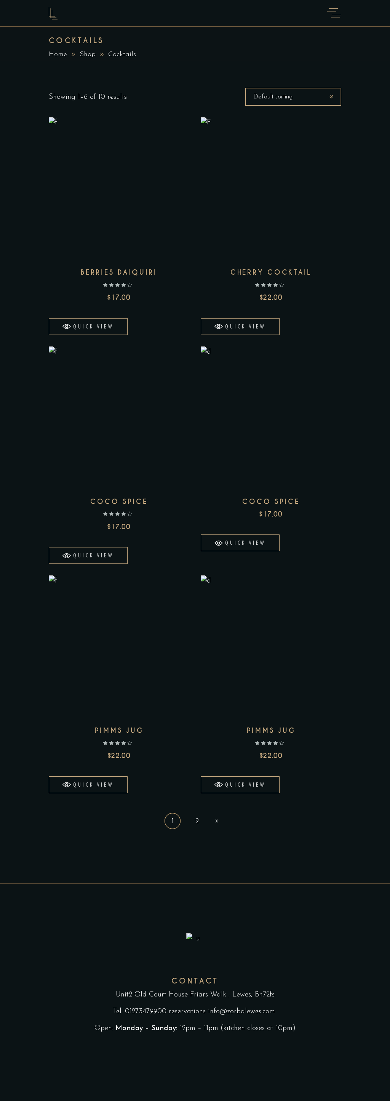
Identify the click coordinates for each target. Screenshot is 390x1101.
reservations (187, 1011)
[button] (88, 326)
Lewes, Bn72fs (253, 994)
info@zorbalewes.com (242, 1011)
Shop (88, 54)
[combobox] (293, 96)
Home (58, 54)
